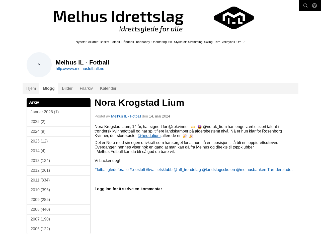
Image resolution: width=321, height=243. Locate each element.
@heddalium (149, 136)
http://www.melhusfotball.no (80, 68)
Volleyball (228, 42)
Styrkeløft (180, 42)
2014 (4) (38, 151)
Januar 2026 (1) (45, 112)
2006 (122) (40, 229)
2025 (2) (38, 122)
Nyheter (81, 42)
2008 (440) (40, 209)
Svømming (195, 42)
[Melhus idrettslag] (148, 18)
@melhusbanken (251, 170)
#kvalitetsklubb (159, 170)
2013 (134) (40, 160)
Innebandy (142, 42)
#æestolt (137, 170)
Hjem (31, 88)
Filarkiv (86, 88)
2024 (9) (38, 131)
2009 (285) (40, 200)
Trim (217, 42)
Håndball (127, 42)
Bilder (67, 88)
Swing (208, 42)
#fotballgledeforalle (112, 170)
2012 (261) (40, 170)
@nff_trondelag (187, 170)
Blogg (49, 88)
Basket (104, 42)
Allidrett (93, 42)
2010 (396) (40, 190)
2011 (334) (40, 180)
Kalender (108, 88)
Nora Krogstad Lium (139, 103)
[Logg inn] (314, 5)
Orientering (159, 42)
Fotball (115, 42)
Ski (170, 42)
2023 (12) (39, 141)
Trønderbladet (279, 170)
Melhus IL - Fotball (126, 116)
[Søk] (305, 5)
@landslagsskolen (218, 170)
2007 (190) (40, 219)
